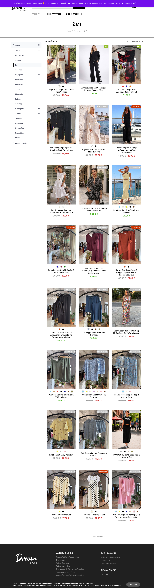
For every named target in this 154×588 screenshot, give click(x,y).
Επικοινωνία (60, 560)
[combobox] (134, 41)
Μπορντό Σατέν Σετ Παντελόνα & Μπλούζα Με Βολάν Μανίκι (94, 270)
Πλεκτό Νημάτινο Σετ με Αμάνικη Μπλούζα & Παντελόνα (127, 150)
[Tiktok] (111, 574)
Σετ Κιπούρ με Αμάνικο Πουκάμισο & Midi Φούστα (61, 211)
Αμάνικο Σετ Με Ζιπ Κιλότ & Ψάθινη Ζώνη (61, 396)
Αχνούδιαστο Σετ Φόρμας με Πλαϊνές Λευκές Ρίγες (94, 89)
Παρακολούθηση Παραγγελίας (67, 557)
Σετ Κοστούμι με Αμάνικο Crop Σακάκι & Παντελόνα (61, 149)
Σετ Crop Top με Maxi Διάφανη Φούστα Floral (126, 90)
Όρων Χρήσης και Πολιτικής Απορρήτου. (105, 585)
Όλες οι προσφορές (74, 14)
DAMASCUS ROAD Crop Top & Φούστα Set (126, 456)
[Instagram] (107, 574)
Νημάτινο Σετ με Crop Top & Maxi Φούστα (61, 90)
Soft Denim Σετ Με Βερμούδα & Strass (94, 454)
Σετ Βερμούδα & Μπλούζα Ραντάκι (93, 333)
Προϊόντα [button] (36, 14)
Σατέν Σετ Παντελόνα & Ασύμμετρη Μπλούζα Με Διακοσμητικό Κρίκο (61, 334)
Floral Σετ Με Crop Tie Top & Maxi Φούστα (126, 396)
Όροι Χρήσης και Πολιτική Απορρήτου (70, 575)
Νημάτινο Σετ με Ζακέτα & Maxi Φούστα (94, 150)
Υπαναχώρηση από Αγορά (65, 572)
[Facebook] (102, 574)
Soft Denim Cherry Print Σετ (61, 455)
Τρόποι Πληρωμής (63, 563)
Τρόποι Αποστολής (63, 566)
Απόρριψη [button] (137, 3)
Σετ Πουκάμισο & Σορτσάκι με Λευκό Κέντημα (93, 209)
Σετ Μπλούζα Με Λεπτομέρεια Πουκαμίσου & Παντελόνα (126, 516)
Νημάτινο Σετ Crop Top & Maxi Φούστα (126, 211)
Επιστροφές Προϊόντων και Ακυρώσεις (70, 569)
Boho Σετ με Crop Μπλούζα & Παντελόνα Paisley (61, 271)
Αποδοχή (133, 584)
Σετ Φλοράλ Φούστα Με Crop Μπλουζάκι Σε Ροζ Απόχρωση (126, 332)
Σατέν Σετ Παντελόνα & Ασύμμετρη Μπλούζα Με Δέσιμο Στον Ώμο (127, 272)
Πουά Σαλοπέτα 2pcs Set (94, 515)
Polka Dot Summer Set (61, 515)
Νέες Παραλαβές (54, 14)
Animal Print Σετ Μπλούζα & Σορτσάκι (94, 396)
